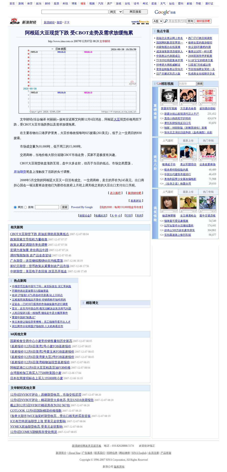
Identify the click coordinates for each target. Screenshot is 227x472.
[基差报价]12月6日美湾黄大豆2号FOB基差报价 (42, 357)
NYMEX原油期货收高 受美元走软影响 (36, 426)
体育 (30, 3)
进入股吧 (115, 193)
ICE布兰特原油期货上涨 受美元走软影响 (38, 421)
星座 (154, 3)
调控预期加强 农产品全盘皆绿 (30, 255)
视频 (92, 3)
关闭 (139, 215)
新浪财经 (49, 22)
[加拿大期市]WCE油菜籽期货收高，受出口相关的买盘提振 (50, 416)
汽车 (101, 3)
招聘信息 (112, 452)
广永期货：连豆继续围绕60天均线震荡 (36, 260)
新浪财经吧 (134, 193)
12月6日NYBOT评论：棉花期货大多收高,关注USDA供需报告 (52, 400)
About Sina (74, 452)
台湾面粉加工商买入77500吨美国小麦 (35, 373)
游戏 (118, 3)
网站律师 (124, 452)
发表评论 (136, 200)
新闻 (21, 3)
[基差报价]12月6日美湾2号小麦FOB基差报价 (40, 346)
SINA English (139, 452)
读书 (136, 3)
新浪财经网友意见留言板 (86, 445)
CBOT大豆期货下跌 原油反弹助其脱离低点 (39, 234)
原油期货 (20, 171)
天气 (163, 3)
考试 (145, 3)
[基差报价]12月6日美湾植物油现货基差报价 (40, 362)
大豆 (117, 119)
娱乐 (38, 3)
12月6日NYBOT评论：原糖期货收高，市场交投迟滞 (45, 394)
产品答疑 (166, 452)
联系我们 (99, 452)
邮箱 (189, 3)
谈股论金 (84, 215)
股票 (56, 3)
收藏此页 (100, 215)
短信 (171, 3)
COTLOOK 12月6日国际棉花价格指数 (36, 410)
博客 (74, 3)
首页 (12, 3)
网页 (20, 207)
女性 (127, 3)
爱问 (180, 3)
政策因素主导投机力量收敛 (28, 239)
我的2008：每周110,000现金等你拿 (121, 207)
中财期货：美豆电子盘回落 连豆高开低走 (38, 271)
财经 (47, 3)
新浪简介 (61, 452)
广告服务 (87, 452)
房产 (109, 3)
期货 (59, 22)
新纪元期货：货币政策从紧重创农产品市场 (39, 266)
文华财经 (105, 41)
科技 (65, 3)
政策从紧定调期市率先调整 (28, 244)
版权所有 (119, 466)
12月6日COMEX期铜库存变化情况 (33, 432)
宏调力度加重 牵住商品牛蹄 (29, 250)
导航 (198, 3)
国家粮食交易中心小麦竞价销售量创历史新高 (41, 341)
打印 (128, 215)
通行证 (209, 3)
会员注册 (153, 452)
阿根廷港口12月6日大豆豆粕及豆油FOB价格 (40, 367)
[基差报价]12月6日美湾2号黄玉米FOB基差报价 (42, 351)
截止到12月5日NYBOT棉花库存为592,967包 (40, 405)
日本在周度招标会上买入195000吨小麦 (36, 378)
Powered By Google (82, 207)
